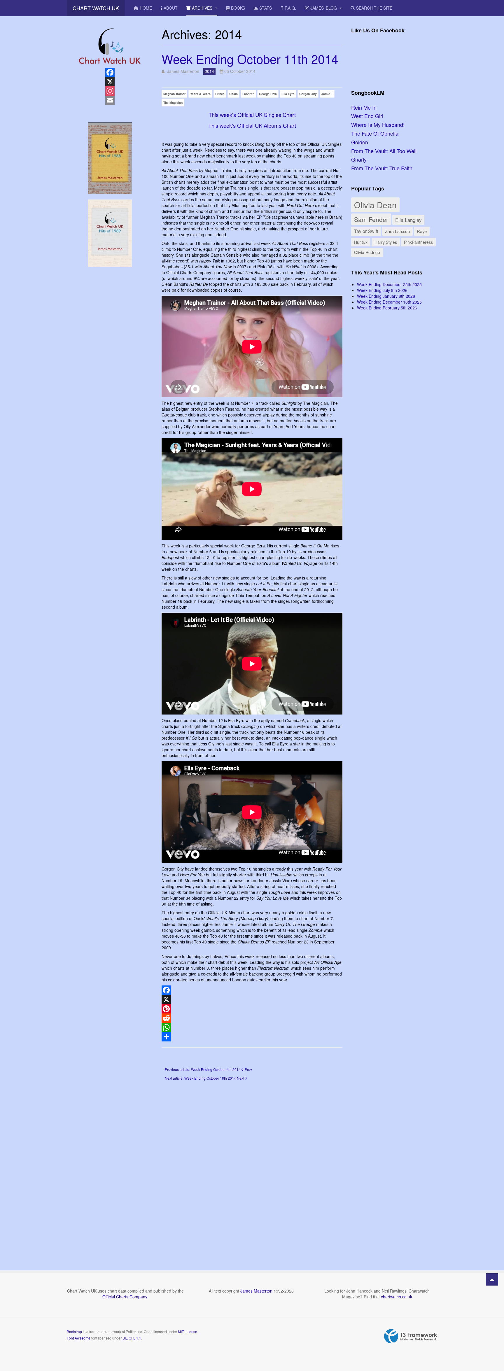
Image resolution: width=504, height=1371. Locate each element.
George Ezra (268, 94)
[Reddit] (252, 1018)
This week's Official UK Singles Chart (252, 114)
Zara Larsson (397, 231)
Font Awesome (78, 1337)
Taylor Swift (366, 231)
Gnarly (359, 159)
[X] (252, 999)
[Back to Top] (492, 1279)
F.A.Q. (290, 8)
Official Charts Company (124, 1297)
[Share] (252, 1036)
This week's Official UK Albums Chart (252, 125)
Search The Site (374, 8)
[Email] (110, 100)
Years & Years (200, 94)
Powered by (410, 1336)
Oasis (233, 94)
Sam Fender (371, 219)
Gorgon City (308, 94)
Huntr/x (361, 242)
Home (146, 8)
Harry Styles (385, 242)
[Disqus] (252, 1167)
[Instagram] (110, 91)
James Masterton (256, 1291)
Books (238, 8)
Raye (422, 231)
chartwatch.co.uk (396, 1297)
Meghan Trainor (174, 94)
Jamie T (327, 94)
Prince (220, 94)
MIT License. (188, 1331)
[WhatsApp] (252, 1027)
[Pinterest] (252, 1008)
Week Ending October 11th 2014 (250, 58)
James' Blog (324, 8)
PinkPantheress (418, 242)
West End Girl (367, 116)
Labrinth (248, 94)
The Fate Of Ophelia (374, 133)
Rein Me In (364, 107)
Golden (359, 142)
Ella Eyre (288, 94)
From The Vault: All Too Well (383, 151)
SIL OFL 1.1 (132, 1337)
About (171, 8)
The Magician (173, 102)
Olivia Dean (375, 205)
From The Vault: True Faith (381, 168)
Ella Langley (408, 219)
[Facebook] (252, 990)
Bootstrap (74, 1331)
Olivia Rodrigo (367, 252)
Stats (265, 8)
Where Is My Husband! (378, 124)
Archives (203, 8)
